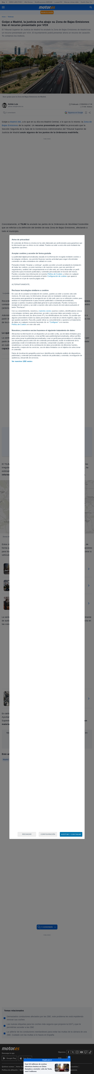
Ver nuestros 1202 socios (22, 361)
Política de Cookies (55, 274)
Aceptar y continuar (71, 834)
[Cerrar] (69, 1057)
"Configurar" (53, 322)
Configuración (48, 834)
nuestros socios (45, 311)
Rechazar (26, 834)
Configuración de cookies (57, 276)
